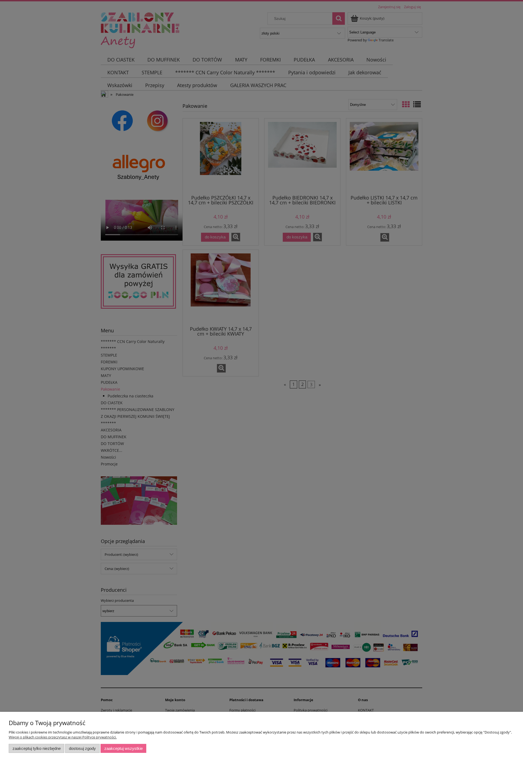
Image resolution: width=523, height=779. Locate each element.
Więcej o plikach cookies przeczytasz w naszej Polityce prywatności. (63, 737)
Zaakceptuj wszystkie (123, 748)
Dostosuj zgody (82, 748)
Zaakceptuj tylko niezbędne (37, 748)
